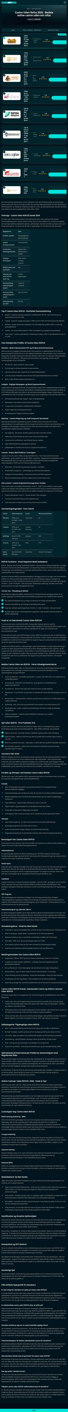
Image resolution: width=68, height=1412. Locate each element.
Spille (34, 1410)
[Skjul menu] (65, 2)
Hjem (28, 8)
